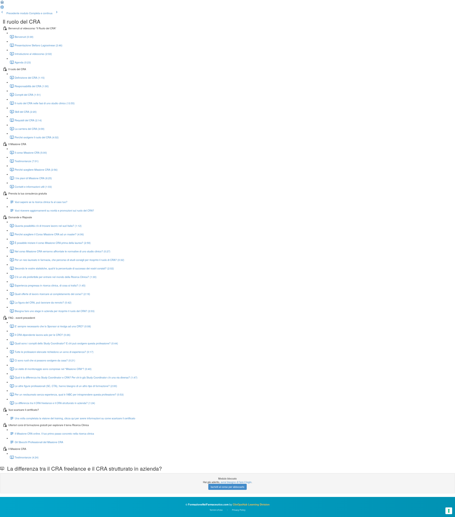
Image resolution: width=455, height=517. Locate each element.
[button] (2, 3)
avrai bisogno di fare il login (236, 482)
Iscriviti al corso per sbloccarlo (227, 487)
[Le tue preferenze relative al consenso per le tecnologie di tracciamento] (448, 510)
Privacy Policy (238, 509)
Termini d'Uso (216, 509)
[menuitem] (2, 8)
